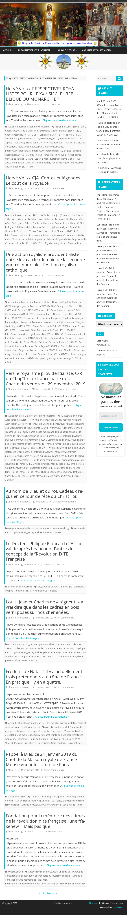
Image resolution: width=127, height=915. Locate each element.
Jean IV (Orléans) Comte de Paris (59, 652)
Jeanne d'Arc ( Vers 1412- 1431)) (50, 334)
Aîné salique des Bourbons (24, 219)
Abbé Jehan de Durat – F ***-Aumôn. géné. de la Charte (33, 419)
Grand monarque (23, 734)
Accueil (7, 50)
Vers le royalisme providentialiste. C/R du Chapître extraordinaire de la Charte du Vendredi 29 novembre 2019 (46, 378)
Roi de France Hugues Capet (41, 471)
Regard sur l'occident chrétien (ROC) (37, 350)
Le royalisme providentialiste (34, 50)
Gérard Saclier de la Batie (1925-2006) (51, 326)
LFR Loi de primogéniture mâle (43, 459)
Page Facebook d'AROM (62, 463)
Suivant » (52, 893)
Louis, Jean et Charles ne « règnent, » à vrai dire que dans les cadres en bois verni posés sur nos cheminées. (44, 607)
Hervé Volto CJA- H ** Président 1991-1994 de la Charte (57, 447)
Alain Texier (14, 104)
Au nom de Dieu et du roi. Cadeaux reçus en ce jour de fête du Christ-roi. (44, 493)
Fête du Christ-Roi (52, 532)
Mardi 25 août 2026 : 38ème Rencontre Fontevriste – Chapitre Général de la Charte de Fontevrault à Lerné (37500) (109, 109)
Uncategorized (64, 644)
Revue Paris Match (21, 354)
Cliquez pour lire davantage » (59, 120)
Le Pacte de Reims (74, 455)
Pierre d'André (31, 342)
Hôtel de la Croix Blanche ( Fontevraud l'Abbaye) (29, 451)
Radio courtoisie (58, 742)
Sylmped (68, 475)
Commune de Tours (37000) (62, 439)
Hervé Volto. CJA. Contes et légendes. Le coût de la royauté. (43, 180)
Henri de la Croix (13, 231)
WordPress (117, 907)
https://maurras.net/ (55, 146)
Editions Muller (24, 227)
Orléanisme (43, 742)
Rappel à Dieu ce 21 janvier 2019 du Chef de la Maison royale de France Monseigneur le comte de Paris (41, 759)
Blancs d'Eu (53, 431)
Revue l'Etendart (64, 350)
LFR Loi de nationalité (16, 459)
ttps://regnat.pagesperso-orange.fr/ (56, 358)
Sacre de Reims (75, 243)
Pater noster (65, 656)
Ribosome (93, 903)
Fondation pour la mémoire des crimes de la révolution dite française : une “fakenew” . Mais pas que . (45, 821)
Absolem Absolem (72, 419)
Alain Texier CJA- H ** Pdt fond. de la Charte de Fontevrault (35, 423)
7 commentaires (56, 275)
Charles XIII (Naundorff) (70, 726)
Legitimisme (22, 738)
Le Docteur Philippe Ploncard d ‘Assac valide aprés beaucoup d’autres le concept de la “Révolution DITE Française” (44, 551)
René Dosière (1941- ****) (29, 243)
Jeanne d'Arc (57, 455)
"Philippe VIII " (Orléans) (64, 796)
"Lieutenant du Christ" (72, 415)
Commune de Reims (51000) (59, 648)
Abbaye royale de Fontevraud (43, 871)
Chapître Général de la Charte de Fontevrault (27, 130)
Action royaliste (16, 415)
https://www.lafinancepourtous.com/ (46, 235)
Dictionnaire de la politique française (42, 318)
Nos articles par (66, 50)
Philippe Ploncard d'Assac (18, 590)
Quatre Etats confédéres (38, 162)
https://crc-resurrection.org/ (19, 334)
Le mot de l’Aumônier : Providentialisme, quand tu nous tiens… (108, 144)
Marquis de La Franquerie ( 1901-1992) (47, 154)
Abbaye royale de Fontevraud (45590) (31, 306)
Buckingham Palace (21, 223)
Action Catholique (17, 126)
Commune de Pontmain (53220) (30, 439)
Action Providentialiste (38, 126)
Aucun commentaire (68, 389)
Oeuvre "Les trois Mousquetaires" (43, 158)
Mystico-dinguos (41, 463)
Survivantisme (75, 742)
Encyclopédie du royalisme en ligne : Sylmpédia (43, 138)
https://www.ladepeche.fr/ (18, 150)
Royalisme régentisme (63, 162)
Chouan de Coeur (37, 435)
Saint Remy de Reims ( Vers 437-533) (50, 354)
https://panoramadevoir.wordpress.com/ (25, 883)
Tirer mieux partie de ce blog (54, 528)
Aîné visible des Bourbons (52, 219)
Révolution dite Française (44, 590)
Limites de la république (20, 586)
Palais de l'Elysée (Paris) (59, 239)
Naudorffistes (43, 338)
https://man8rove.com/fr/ (30, 146)
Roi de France (19, 471)
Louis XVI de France (72, 804)
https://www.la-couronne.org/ (46, 804)
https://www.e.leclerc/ (16, 235)
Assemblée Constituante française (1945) (59, 310)
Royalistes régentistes (56, 243)
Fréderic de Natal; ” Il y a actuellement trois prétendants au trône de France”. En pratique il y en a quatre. (44, 676)
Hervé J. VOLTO (104, 246)
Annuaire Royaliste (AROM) (96, 50)
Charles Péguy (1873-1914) (18, 134)
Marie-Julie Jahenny (26, 742)
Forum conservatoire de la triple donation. (53, 322)
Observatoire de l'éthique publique (28, 239)
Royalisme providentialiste (70, 471)
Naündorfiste (57, 338)
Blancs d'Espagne (37, 431)
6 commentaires (52, 104)
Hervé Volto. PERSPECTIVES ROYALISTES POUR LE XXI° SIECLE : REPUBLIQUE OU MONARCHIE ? (42, 94)
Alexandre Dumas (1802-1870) (70, 126)
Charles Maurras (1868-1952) (65, 130)
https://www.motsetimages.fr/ (47, 150)
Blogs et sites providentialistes (40, 415)
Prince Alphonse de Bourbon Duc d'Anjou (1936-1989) (32, 346)
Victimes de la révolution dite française (66, 883)
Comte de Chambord (43, 223)
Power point (21, 467)
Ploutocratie (18, 162)
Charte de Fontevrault (19, 389)
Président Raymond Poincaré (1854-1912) (60, 342)
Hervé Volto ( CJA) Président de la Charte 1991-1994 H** (51, 231)
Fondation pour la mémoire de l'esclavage (26, 879)
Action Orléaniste (36, 722)
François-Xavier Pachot (57, 443)
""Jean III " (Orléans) (41, 796)
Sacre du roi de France (16, 475)
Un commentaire (55, 188)
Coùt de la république (65, 223)
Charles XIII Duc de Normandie (28, 648)
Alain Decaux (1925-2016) (25, 310)
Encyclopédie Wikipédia (62, 731)
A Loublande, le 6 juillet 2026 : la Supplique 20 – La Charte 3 (108, 158)
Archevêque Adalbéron (61, 427)
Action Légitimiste (17, 722)
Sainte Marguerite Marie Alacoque (46, 475)
